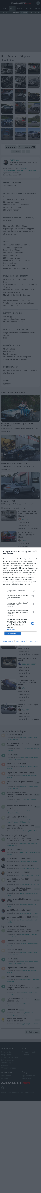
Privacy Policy (33, 641)
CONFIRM (12, 633)
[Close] (37, 552)
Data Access (20, 641)
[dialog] (20, 596)
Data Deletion (8, 641)
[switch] (32, 596)
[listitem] (20, 591)
